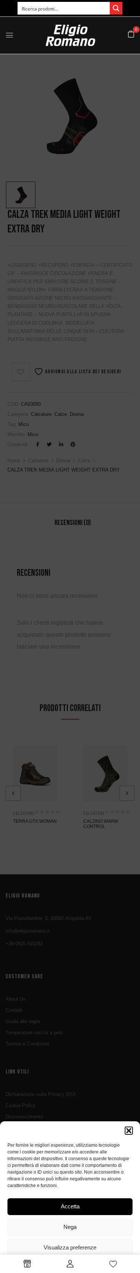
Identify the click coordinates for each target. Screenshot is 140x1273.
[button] (129, 1130)
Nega (70, 1227)
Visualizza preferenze (70, 1247)
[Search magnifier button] (116, 8)
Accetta (70, 1206)
